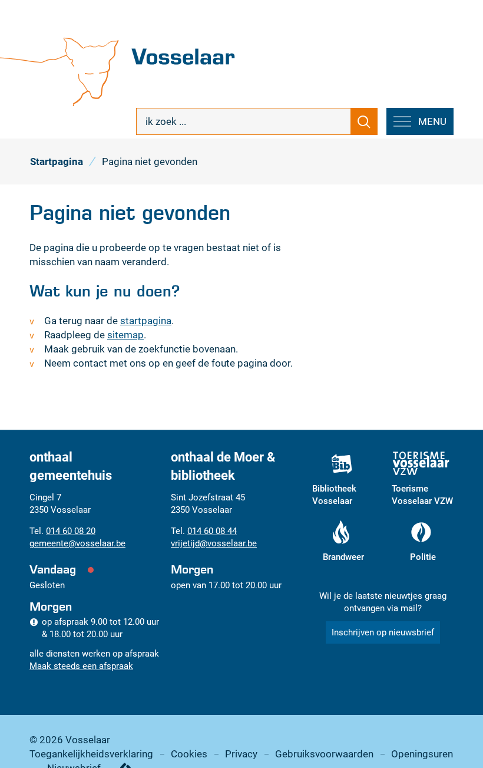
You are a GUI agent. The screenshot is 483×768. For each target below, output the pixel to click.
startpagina (145, 321)
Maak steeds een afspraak (81, 666)
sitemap (125, 335)
